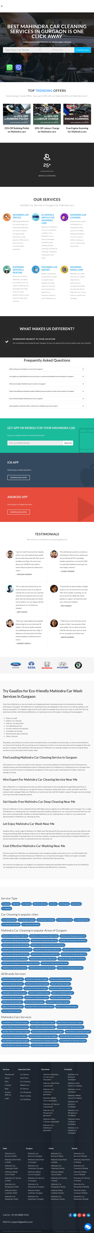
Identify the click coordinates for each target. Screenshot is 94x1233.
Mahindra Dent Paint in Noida (59, 1161)
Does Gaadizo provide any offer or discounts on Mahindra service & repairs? (33, 406)
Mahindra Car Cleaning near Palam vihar (43, 959)
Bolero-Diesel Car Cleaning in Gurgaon (69, 1022)
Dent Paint (16, 904)
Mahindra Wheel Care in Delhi (11, 1173)
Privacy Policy (72, 1231)
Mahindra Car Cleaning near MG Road (14, 959)
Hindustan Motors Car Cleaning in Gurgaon (39, 1006)
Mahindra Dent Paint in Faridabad (75, 1084)
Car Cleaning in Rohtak (64, 920)
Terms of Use (60, 1231)
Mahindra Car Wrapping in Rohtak (81, 1185)
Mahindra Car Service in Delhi (11, 1154)
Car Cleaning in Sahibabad (30, 924)
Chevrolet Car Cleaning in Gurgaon (36, 988)
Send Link (68, 443)
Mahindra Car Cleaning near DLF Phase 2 (15, 954)
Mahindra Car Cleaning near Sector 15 (73, 936)
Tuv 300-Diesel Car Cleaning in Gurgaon (73, 1041)
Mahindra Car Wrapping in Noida (58, 1185)
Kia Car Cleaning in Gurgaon (11, 1011)
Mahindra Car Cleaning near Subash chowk (44, 936)
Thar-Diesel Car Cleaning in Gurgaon (42, 1022)
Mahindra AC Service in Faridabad (73, 1104)
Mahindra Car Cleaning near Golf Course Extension (47, 945)
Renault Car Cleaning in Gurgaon (60, 988)
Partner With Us (8, 1093)
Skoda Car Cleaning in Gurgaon (12, 997)
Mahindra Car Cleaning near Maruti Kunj (72, 959)
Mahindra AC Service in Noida (59, 1179)
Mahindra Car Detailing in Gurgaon (36, 1197)
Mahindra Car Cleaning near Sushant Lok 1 (45, 954)
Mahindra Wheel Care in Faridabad (75, 1096)
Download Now (18, 477)
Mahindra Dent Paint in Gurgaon (36, 1161)
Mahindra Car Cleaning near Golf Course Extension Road (20, 963)
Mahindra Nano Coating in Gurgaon (35, 1191)
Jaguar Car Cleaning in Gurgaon (12, 1006)
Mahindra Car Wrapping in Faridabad (73, 1112)
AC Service (53, 904)
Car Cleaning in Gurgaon (27, 920)
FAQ (6, 1081)
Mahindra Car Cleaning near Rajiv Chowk (15, 940)
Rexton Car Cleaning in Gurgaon (66, 1006)
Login (7, 1098)
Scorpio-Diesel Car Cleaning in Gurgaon (70, 1027)
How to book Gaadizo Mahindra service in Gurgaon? (26, 398)
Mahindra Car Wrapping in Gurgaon (36, 1185)
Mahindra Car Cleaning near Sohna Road (15, 945)
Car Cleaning (26, 904)
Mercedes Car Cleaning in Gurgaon (58, 1002)
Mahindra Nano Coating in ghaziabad (51, 1120)
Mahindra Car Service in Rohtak (80, 1154)
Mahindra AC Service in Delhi (13, 1179)
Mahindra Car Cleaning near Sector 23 (74, 954)
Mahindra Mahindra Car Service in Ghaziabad (51, 1077)
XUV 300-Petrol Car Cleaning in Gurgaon (15, 1045)
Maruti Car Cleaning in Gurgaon (12, 979)
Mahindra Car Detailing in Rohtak (81, 1197)
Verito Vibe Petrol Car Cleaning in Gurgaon (73, 1036)
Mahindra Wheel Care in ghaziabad (50, 1099)
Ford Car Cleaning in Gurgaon (12, 988)
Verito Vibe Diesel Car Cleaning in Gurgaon (43, 1036)
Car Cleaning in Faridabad (46, 920)
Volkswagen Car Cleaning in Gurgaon (14, 993)
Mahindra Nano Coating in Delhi (11, 1191)
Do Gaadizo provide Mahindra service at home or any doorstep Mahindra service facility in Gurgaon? (41, 376)
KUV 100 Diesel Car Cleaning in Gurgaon (15, 1041)
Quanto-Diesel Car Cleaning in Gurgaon (15, 1027)
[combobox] (22, 50)
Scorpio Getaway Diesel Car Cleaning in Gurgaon (47, 1032)
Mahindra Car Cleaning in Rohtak (81, 1167)
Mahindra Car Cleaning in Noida (57, 1167)
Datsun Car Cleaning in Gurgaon (62, 993)
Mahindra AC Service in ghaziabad (51, 1105)
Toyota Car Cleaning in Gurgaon (12, 984)
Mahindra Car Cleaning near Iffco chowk (55, 963)
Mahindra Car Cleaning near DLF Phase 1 (73, 940)
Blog (6, 1089)
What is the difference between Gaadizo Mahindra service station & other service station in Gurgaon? (41, 391)
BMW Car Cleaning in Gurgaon (12, 1002)
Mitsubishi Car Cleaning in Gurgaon (36, 997)
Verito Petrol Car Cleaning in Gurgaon (14, 1036)
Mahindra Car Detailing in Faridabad (73, 1130)
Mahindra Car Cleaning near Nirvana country (16, 950)
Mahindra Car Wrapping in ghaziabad (48, 1112)
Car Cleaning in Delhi (9, 920)
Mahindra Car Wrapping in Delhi (12, 1185)
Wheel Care (24, 1085)
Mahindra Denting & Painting (18, 269)
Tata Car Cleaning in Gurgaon (60, 984)
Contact (8, 1085)
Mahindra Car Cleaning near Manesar (14, 968)
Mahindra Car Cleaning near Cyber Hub (44, 940)
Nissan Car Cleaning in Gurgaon (39, 993)
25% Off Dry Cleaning (77, 128)
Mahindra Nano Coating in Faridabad (74, 1121)
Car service (6, 904)
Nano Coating (76, 904)
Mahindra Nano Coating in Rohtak (80, 1191)
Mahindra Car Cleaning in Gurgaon (37, 984)
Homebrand (9, 1074)
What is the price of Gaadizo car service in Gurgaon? (26, 369)
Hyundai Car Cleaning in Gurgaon (36, 979)
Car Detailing (6, 908)
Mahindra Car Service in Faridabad (73, 1077)
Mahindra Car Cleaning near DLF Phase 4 (76, 950)
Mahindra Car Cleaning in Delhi (11, 1167)
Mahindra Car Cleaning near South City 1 (47, 950)
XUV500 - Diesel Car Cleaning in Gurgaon (15, 1032)
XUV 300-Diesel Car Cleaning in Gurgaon (45, 1045)
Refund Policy (85, 1231)
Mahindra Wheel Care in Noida (57, 1173)
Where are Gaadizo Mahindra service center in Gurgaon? (27, 384)
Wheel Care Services (40, 904)
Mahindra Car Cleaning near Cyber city (14, 936)
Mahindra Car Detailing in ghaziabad (48, 1127)
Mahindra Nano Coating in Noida (57, 1191)
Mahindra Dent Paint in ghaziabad (51, 1084)
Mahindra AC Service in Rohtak (82, 1179)
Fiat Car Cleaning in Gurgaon (34, 1002)
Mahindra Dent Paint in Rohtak (82, 1161)
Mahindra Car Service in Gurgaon (35, 1154)
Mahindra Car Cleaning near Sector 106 (42, 968)
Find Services (82, 50)
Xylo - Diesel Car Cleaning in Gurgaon (43, 1027)
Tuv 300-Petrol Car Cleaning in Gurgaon (15, 1022)
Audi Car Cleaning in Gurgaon (60, 997)
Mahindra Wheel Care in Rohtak (80, 1173)
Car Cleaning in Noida (82, 920)
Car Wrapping (64, 904)
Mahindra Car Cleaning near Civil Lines (70, 968)
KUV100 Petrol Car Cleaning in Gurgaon (44, 1041)
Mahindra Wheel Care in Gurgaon (34, 1173)
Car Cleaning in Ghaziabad (10, 924)
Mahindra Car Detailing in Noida (58, 1197)
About (7, 1078)
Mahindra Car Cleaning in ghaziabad (48, 1091)
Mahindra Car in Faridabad (74, 1090)
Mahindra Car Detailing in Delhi (11, 1197)
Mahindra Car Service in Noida (57, 1154)
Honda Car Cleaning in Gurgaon (60, 979)
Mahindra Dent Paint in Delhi (13, 1161)
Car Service (24, 1074)
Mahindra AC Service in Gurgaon (36, 1179)
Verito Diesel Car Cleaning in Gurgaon (78, 1032)
